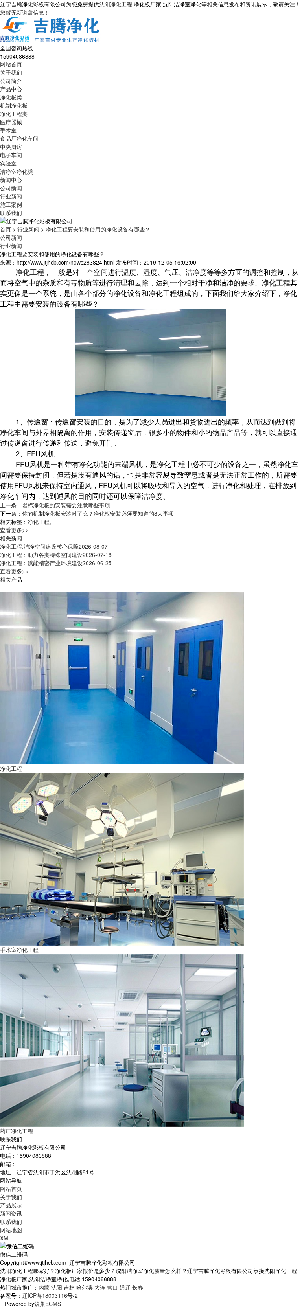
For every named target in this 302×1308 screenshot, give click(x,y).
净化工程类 (14, 114)
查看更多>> (14, 530)
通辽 (125, 1287)
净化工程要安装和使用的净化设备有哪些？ (98, 229)
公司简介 (11, 81)
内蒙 (44, 1287)
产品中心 (11, 89)
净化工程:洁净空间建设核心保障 (54, 546)
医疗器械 (11, 122)
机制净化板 (14, 105)
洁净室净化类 (16, 171)
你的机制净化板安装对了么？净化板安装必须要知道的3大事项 (98, 513)
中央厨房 (11, 147)
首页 (5, 229)
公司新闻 (11, 188)
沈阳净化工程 (115, 4)
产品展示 (11, 1205)
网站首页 (11, 64)
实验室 (8, 163)
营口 (112, 1287)
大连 (99, 1287)
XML (5, 1238)
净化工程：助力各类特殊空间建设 (56, 554)
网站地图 (11, 1230)
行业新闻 (11, 196)
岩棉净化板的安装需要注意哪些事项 (66, 505)
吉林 (69, 1287)
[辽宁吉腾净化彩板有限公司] (50, 29)
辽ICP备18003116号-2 (50, 1295)
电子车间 (11, 155)
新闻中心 (11, 180)
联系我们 (11, 213)
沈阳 (56, 1287)
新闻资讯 (11, 1213)
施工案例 (11, 204)
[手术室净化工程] (122, 858)
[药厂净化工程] (122, 1039)
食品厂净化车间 (19, 138)
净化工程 (39, 521)
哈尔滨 (84, 1287)
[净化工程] (122, 677)
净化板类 (11, 97)
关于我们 (11, 72)
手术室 (8, 130)
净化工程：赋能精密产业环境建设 (56, 563)
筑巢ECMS (47, 1304)
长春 (137, 1287)
